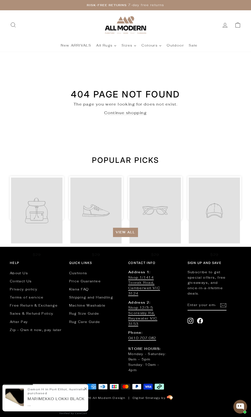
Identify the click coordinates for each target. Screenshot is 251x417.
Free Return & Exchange (34, 305)
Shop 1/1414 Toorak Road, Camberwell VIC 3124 (144, 285)
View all (125, 232)
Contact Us (21, 281)
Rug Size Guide (84, 313)
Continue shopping (125, 112)
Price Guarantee (85, 281)
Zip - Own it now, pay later (36, 330)
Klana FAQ (79, 289)
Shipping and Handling (91, 297)
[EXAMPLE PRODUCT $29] (37, 198)
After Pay (19, 322)
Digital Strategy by (150, 398)
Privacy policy (24, 289)
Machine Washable (87, 305)
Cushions (78, 273)
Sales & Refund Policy (32, 313)
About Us (19, 273)
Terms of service (27, 297)
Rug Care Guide (84, 322)
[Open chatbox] (240, 407)
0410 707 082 (142, 338)
